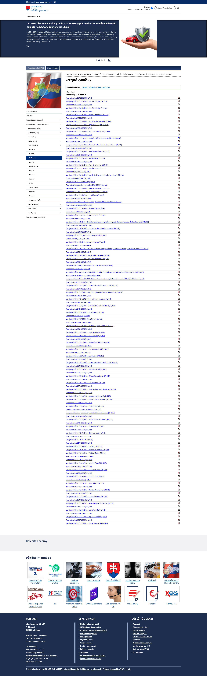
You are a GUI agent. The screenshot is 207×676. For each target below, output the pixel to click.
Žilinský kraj (32, 213)
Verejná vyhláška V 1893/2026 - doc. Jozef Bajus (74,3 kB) (86, 108)
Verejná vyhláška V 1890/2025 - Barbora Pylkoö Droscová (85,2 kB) (90, 326)
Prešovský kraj (33, 145)
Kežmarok (32, 158)
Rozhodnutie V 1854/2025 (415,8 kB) (79, 460)
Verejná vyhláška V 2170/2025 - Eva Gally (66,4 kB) (84, 446)
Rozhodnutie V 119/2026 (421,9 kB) (79, 302)
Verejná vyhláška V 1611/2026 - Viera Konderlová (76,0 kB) (87, 165)
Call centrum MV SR (141, 649)
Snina (31, 183)
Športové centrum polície (90, 658)
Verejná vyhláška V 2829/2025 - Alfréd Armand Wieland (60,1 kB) (89, 399)
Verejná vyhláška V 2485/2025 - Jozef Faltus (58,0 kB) (85, 195)
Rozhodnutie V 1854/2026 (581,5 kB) (79, 118)
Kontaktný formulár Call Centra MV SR (41, 655)
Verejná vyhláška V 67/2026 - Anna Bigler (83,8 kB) (84, 319)
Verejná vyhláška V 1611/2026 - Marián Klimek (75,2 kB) (86, 168)
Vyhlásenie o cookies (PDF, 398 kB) (117, 669)
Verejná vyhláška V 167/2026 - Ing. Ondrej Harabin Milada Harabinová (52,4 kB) (94, 292)
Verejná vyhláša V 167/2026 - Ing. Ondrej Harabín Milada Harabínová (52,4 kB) (94, 202)
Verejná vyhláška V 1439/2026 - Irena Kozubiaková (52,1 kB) (87, 188)
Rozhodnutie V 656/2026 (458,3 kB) (79, 252)
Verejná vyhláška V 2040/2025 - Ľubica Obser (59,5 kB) (85, 476)
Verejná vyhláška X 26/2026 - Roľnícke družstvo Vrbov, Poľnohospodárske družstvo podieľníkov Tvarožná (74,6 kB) (107, 249)
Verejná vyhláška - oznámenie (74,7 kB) (80, 182)
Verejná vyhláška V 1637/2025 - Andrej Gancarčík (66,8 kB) (87, 523)
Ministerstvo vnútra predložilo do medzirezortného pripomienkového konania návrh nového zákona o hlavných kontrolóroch (71, 25)
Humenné (32, 154)
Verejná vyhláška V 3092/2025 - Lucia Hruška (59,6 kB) (85, 336)
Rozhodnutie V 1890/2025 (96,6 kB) (79, 322)
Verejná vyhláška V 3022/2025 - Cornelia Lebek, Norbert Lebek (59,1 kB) (92, 285)
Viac (28, 46)
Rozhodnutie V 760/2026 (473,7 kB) (79, 232)
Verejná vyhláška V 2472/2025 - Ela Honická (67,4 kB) (85, 406)
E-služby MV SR (139, 630)
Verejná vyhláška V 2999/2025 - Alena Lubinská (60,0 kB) (86, 369)
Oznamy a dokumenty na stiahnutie (96, 87)
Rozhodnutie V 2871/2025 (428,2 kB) (79, 386)
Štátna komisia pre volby (90, 627)
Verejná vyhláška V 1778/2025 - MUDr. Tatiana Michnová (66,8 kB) (89, 419)
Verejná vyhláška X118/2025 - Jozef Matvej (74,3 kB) (85, 356)
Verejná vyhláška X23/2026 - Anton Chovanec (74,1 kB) (85, 242)
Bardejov (32, 149)
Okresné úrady (52, 68)
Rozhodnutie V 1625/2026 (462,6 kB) (79, 155)
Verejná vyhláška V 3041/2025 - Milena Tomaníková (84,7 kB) (88, 342)
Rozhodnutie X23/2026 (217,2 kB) (78, 212)
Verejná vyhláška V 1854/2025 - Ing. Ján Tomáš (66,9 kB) (86, 463)
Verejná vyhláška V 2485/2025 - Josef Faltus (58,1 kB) (85, 312)
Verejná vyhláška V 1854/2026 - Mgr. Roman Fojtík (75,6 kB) (87, 125)
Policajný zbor (86, 636)
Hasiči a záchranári (88, 646)
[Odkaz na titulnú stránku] (38, 8)
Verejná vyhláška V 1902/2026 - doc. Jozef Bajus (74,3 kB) (86, 101)
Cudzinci (136, 640)
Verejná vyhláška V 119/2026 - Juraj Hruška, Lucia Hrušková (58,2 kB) (90, 306)
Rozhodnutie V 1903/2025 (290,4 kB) (79, 486)
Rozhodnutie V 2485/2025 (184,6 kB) (79, 423)
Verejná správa (86, 643)
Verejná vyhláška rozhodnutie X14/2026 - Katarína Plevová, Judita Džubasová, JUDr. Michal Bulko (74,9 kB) (105, 272)
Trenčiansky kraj (33, 204)
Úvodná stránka (31, 111)
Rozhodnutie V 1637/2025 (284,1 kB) (79, 520)
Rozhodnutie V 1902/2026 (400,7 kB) (79, 98)
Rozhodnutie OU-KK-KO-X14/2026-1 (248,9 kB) (83, 275)
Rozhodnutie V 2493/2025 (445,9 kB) (79, 429)
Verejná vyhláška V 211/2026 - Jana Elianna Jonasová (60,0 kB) (88, 299)
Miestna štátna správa (142, 643)
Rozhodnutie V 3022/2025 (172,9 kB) (79, 359)
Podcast (136, 624)
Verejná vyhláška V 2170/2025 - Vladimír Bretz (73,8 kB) (86, 453)
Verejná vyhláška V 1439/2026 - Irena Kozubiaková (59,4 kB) (87, 151)
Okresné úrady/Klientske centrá (93, 630)
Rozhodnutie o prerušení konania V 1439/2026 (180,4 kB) (86, 185)
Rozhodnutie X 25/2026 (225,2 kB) (78, 245)
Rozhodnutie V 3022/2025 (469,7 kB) (79, 282)
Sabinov (31, 179)
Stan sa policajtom (141, 627)
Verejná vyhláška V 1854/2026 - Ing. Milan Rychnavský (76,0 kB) (88, 121)
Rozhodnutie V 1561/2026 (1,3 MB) (78, 172)
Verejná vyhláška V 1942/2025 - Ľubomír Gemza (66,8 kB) (86, 470)
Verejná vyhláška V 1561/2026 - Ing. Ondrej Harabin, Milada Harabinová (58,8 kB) (95, 175)
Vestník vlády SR (140, 633)
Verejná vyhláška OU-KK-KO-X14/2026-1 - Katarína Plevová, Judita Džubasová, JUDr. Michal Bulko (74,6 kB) (105, 279)
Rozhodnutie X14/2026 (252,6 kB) (78, 269)
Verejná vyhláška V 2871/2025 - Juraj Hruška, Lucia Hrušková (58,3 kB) (91, 389)
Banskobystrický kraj (35, 128)
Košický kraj (32, 137)
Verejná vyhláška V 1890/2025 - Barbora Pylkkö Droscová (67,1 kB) (90, 503)
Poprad (31, 170)
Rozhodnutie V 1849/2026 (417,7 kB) (79, 128)
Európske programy (88, 633)
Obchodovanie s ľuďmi (142, 636)
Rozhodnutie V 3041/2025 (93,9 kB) (79, 339)
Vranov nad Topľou (35, 200)
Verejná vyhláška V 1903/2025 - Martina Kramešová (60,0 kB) (88, 490)
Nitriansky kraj (32, 141)
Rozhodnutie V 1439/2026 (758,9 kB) (79, 148)
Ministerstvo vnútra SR (89, 624)
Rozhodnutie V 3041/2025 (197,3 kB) (79, 372)
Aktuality (29, 116)
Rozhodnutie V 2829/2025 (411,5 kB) (79, 393)
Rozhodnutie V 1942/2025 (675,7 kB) (79, 466)
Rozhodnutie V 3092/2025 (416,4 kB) (79, 329)
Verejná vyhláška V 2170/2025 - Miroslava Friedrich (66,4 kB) (87, 450)
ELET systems (64, 669)
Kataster (151, 74)
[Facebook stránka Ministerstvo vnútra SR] (152, 8)
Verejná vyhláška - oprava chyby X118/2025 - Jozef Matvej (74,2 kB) (90, 413)
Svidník (31, 196)
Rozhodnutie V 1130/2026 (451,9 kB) (79, 205)
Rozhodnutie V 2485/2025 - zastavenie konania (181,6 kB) (87, 192)
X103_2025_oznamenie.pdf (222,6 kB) (79, 456)
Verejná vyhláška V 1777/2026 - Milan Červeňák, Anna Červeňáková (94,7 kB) (93, 138)
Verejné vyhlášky (165, 74)
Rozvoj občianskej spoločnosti (92, 655)
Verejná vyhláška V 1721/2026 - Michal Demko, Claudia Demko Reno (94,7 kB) (94, 145)
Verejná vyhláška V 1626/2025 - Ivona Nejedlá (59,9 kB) (85, 510)
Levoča (31, 162)
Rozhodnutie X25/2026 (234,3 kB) (78, 218)
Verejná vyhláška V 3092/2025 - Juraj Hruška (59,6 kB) (85, 332)
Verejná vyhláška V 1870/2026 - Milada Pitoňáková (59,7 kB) (87, 115)
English (147, 7)
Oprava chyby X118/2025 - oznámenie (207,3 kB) (83, 409)
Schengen (84, 652)
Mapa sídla (74, 669)
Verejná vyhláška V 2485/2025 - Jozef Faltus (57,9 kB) (85, 426)
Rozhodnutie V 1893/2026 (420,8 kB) (79, 105)
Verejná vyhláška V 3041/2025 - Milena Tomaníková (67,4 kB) (88, 376)
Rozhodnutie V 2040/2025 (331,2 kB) (79, 473)
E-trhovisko (138, 652)
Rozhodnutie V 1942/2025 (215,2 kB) (79, 493)
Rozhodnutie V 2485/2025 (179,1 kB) (79, 309)
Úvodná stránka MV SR (35, 68)
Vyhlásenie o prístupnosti (91, 669)
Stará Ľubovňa (33, 187)
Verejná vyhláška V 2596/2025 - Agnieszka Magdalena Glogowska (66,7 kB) (93, 228)
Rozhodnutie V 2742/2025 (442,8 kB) (79, 403)
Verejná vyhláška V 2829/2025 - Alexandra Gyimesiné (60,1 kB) (88, 396)
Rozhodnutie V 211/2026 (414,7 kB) (79, 295)
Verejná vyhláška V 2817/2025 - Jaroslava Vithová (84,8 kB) (87, 349)
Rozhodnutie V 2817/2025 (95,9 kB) (79, 346)
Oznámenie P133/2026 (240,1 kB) (78, 178)
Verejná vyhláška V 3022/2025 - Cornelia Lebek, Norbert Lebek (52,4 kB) (92, 362)
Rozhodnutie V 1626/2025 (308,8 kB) (79, 506)
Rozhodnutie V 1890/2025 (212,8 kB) (79, 500)
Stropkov (32, 192)
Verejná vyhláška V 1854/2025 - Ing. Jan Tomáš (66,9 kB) (86, 517)
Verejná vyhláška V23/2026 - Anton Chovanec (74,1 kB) (85, 215)
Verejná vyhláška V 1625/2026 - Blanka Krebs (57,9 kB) (85, 158)
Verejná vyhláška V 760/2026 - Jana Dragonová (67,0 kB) (86, 235)
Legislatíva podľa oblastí (34, 120)
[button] (34, 15)
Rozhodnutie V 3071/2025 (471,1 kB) (79, 379)
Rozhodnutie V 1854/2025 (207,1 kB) (79, 513)
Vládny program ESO (141, 646)
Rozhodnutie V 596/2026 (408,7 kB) (79, 262)
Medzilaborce (33, 166)
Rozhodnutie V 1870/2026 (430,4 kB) (79, 111)
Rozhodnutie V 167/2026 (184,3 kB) (79, 289)
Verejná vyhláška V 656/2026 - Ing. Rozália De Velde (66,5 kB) (88, 255)
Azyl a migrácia (86, 640)
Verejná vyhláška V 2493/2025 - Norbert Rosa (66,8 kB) (85, 433)
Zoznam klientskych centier (35, 217)
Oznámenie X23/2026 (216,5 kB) (77, 239)
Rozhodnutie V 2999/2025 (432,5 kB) (79, 366)
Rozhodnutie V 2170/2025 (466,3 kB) (79, 443)
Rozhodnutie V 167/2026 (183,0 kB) (79, 198)
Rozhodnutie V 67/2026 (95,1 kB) (78, 316)
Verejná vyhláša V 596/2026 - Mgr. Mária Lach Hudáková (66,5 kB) (89, 265)
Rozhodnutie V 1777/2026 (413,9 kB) (79, 135)
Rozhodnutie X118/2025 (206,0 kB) (78, 352)
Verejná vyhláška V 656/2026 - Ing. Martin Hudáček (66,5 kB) (87, 259)
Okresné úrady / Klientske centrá (37, 124)
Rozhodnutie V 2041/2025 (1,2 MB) (78, 480)
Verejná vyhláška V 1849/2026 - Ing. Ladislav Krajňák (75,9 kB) (88, 131)
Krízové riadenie (87, 649)
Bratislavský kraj (33, 133)
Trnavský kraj (32, 209)
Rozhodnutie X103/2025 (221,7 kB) (78, 436)
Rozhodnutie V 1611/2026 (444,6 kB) (79, 161)
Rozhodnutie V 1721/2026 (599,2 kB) (79, 141)
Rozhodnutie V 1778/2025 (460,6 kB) (79, 416)
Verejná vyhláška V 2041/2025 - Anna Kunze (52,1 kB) (85, 483)
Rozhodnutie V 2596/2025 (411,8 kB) (79, 225)
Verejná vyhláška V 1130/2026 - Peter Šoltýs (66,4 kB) (85, 208)
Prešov (31, 175)
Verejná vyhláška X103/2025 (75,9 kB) (79, 439)
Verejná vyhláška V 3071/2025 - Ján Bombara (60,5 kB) (85, 383)
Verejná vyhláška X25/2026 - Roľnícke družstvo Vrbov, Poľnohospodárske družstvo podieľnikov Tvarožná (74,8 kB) (107, 222)
